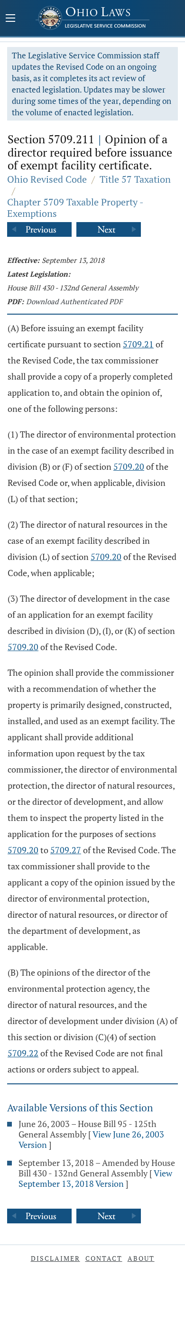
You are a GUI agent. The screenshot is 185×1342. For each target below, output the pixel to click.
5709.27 (65, 850)
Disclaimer (55, 1258)
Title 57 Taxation (135, 179)
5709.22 (23, 1053)
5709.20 (128, 466)
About (141, 1258)
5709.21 (138, 344)
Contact (103, 1258)
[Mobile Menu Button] (10, 19)
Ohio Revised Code (47, 179)
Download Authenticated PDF (74, 301)
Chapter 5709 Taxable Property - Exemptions (75, 208)
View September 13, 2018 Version (95, 1178)
